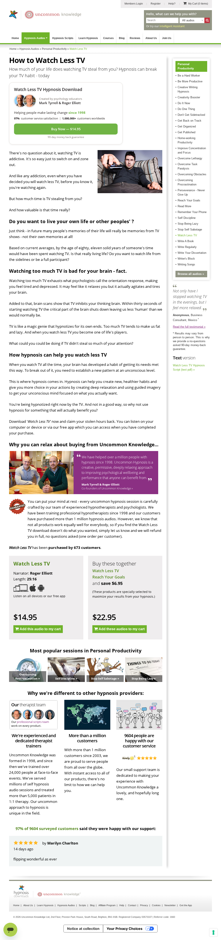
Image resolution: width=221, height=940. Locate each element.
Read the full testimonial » (189, 326)
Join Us (166, 38)
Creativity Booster (189, 97)
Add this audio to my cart (40, 629)
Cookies (156, 917)
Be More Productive (190, 81)
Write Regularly (187, 247)
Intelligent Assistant (172, 26)
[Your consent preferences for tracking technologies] (213, 932)
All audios (188, 20)
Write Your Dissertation (192, 252)
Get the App (186, 917)
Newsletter (170, 917)
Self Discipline (187, 217)
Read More (184, 206)
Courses (108, 38)
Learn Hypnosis (88, 38)
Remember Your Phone (192, 212)
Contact (132, 917)
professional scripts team (33, 722)
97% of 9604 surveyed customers (47, 828)
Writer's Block (186, 258)
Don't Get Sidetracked (191, 114)
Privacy (144, 917)
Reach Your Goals (108, 577)
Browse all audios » (191, 274)
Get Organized (187, 126)
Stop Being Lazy (188, 223)
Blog (122, 38)
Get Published (186, 132)
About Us (151, 38)
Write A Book (186, 241)
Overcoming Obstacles (192, 174)
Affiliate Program (106, 917)
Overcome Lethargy (190, 158)
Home (15, 38)
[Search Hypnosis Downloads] (207, 20)
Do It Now (184, 103)
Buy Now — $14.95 (66, 129)
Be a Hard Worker (189, 75)
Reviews (135, 38)
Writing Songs (186, 264)
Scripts (82, 917)
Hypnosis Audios (34, 38)
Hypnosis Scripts (62, 38)
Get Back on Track (189, 120)
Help (121, 917)
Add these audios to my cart (122, 629)
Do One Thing (186, 109)
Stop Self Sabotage (190, 229)
